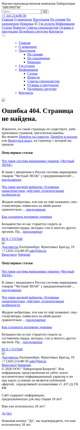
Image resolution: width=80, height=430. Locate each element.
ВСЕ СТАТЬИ (12, 239)
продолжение (11, 179)
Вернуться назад (20, 140)
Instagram (24, 365)
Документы (10, 247)
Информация (64, 24)
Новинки (26, 24)
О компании (23, 19)
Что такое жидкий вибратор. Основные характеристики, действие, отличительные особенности (33, 190)
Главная (7, 19)
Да (4, 413)
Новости (19, 27)
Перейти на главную (34, 137)
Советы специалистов (42, 27)
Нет (9, 413)
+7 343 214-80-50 (14, 15)
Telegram (24, 254)
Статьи (7, 27)
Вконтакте (9, 254)
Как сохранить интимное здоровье (27, 217)
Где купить (47, 24)
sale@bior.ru (37, 251)
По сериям (57, 19)
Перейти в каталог (64, 137)
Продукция (41, 19)
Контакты (56, 31)
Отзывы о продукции (43, 85)
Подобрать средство (33, 31)
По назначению (38, 58)
